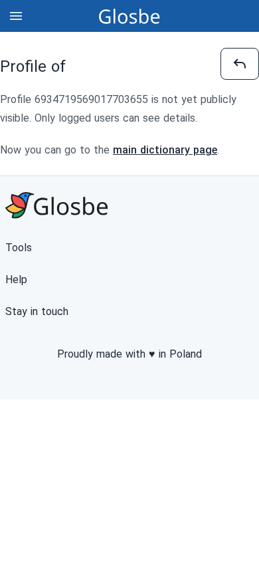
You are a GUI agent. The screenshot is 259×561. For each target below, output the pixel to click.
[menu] (16, 16)
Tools (18, 247)
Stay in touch (36, 311)
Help (16, 279)
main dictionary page (165, 150)
